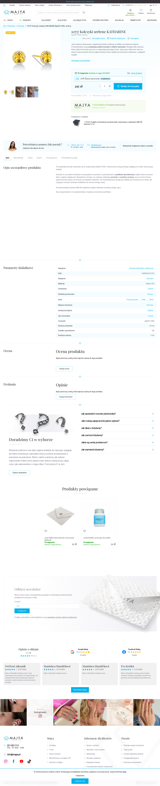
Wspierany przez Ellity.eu (98, 107)
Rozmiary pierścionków (132, 762)
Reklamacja (88, 5)
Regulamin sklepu (93, 762)
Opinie (39, 158)
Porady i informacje (54, 5)
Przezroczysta (132, 300)
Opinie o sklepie (39, 5)
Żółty (144, 300)
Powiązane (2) (51, 158)
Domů (4, 5)
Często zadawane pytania (133, 754)
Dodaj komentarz (65, 397)
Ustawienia (80, 776)
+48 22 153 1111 (77, 145)
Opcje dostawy (136, 73)
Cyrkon (150, 289)
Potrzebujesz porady (69, 158)
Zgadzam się (80, 781)
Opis (7, 158)
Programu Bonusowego (116, 105)
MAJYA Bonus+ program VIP (60, 758)
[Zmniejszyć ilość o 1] (99, 86)
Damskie (149, 305)
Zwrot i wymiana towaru (73, 5)
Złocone (150, 294)
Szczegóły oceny (98, 38)
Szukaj (84, 12)
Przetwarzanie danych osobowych (99, 767)
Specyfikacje (18, 158)
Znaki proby (128, 750)
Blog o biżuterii (55, 754)
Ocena (30, 158)
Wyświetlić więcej (80, 690)
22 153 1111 (13, 745)
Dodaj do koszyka (130, 86)
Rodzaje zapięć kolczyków (134, 745)
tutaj (124, 772)
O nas (51, 750)
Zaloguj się (22, 611)
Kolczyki (150, 279)
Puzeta (150, 316)
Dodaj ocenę (64, 369)
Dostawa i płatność (24, 5)
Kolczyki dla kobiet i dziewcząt (141, 268)
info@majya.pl (96, 145)
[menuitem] (8, 20)
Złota (151, 300)
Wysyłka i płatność (93, 758)
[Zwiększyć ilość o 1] (110, 86)
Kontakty (12, 5)
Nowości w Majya (55, 762)
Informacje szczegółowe (80, 61)
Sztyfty (150, 310)
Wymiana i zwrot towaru (95, 750)
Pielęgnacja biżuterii (131, 758)
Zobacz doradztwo (19, 473)
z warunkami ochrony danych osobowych (61, 617)
